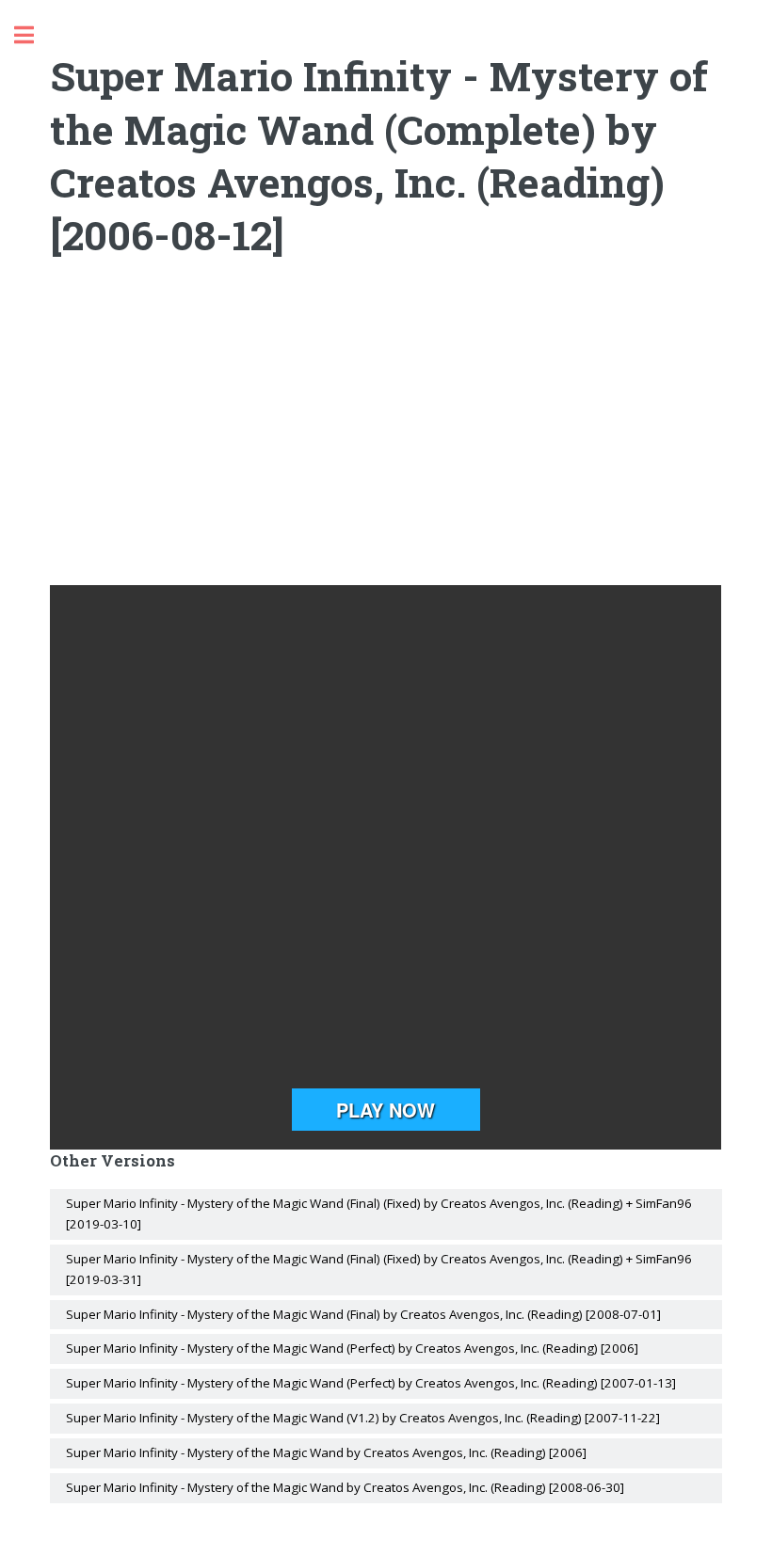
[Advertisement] (386, 434)
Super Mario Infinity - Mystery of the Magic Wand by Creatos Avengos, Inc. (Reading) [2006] (326, 1452)
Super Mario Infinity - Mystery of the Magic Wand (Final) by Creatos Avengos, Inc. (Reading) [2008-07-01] (363, 1314)
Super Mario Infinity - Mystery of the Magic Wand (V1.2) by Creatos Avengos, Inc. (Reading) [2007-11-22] (363, 1417)
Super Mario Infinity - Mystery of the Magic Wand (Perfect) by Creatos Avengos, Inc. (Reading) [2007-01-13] (371, 1382)
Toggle (34, 35)
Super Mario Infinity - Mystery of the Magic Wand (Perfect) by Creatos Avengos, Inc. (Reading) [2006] (352, 1348)
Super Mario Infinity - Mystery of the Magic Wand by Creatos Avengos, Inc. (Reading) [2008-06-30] (345, 1487)
